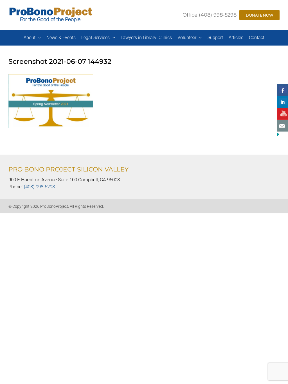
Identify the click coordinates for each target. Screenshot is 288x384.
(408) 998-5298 (39, 186)
